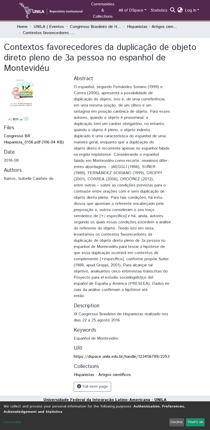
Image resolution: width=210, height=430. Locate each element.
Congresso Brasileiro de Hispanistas (95, 27)
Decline (177, 422)
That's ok (195, 422)
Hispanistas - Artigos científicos (152, 27)
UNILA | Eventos (49, 27)
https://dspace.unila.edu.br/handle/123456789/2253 (122, 357)
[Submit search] (173, 10)
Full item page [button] (94, 387)
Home (22, 27)
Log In (190, 10)
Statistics (159, 10)
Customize (12, 422)
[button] (180, 10)
